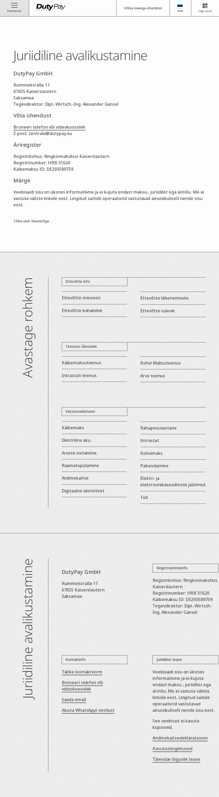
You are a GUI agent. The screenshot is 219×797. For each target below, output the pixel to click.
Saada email (74, 699)
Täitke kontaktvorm (82, 672)
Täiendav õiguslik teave (176, 759)
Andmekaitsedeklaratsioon (180, 738)
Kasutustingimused (172, 748)
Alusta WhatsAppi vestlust (88, 710)
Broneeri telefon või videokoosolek (49, 127)
